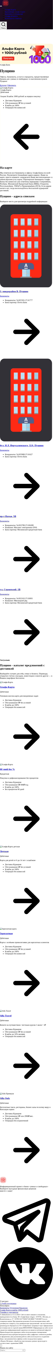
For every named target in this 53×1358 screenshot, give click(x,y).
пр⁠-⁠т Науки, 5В (8, 516)
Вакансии (23, 1308)
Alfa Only (5, 1098)
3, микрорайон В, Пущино (14, 291)
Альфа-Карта (7, 687)
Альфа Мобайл (11, 16)
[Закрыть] (1, 1345)
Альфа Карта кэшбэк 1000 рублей (14, 1310)
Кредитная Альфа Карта (15, 12)
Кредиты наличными (14, 14)
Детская (4, 851)
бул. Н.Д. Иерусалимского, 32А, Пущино (22, 445)
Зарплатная (6, 933)
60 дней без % (7, 769)
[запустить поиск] (24, 1350)
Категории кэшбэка (13, 18)
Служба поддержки (8, 1303)
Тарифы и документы (9, 1312)
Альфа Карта (10, 10)
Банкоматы (4, 296)
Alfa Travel (5, 1015)
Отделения (14, 1308)
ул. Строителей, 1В (10, 589)
